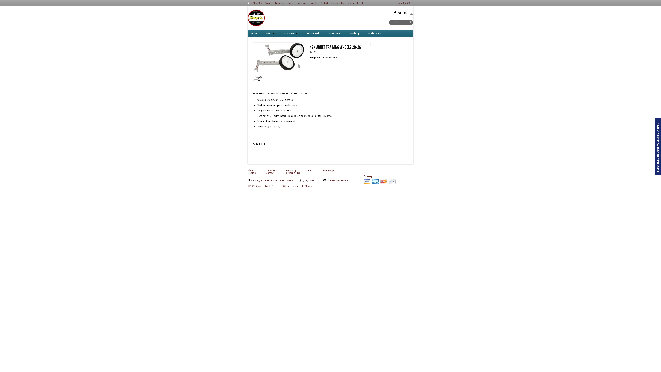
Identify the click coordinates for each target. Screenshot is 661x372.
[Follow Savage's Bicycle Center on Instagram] (405, 13)
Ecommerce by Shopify (301, 186)
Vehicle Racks (314, 33)
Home (249, 3)
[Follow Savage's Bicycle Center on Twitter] (400, 13)
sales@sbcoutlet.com (337, 180)
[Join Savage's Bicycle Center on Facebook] (395, 13)
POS (284, 186)
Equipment (289, 33)
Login (351, 3)
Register (361, 3)
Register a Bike (338, 3)
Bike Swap (302, 3)
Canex (291, 3)
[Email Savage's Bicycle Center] (411, 13)
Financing (279, 3)
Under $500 (374, 33)
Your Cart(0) (404, 3)
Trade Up (355, 33)
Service (268, 3)
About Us (257, 3)
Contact (324, 3)
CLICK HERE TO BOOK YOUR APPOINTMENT (658, 146)
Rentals (313, 3)
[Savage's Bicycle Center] (256, 18)
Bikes (269, 33)
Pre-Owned (335, 33)
